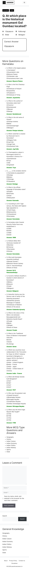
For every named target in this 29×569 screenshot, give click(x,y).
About (5, 560)
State (12, 10)
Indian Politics (11, 445)
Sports (9, 449)
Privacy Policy (13, 560)
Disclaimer (15, 563)
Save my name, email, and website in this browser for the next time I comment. (14, 498)
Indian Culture (11, 441)
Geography (10, 437)
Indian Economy (12, 443)
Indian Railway (11, 447)
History (9, 439)
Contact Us (22, 560)
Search (4, 516)
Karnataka (5, 10)
